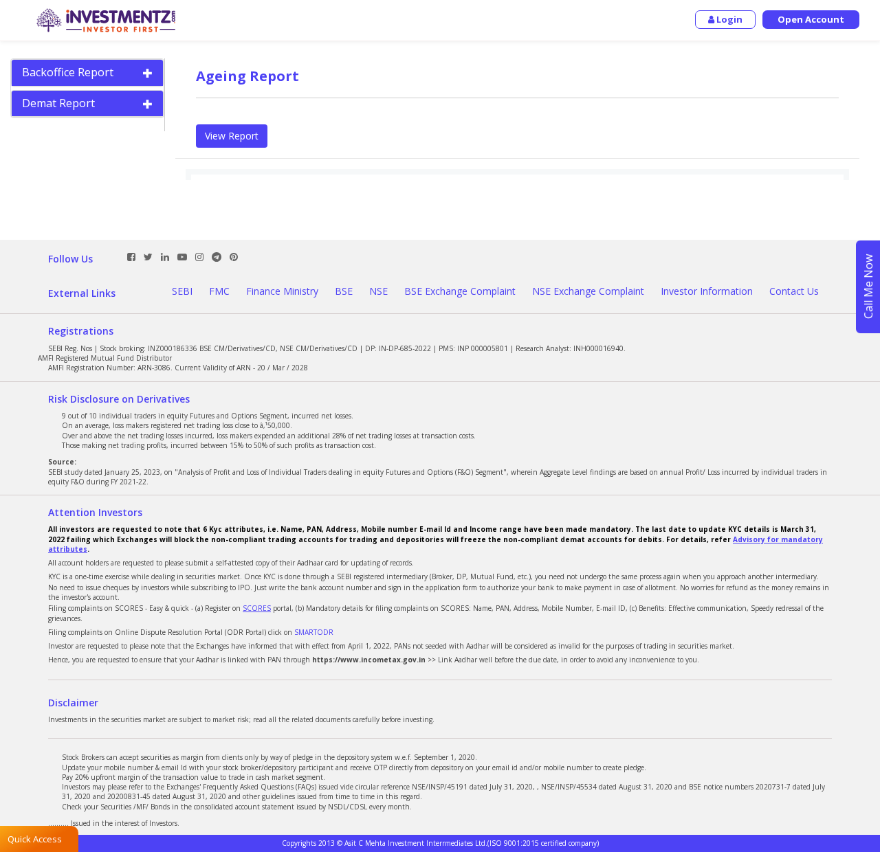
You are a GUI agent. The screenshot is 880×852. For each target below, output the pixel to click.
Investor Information (707, 291)
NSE (378, 291)
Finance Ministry (282, 291)
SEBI (182, 291)
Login (728, 19)
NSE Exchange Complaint (588, 291)
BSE (344, 291)
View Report (231, 135)
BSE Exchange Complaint (460, 291)
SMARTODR (313, 632)
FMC (219, 291)
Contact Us (794, 291)
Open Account (811, 19)
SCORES (257, 608)
